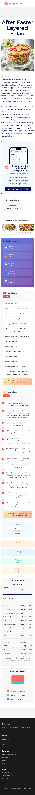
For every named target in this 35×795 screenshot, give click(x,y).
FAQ (3, 763)
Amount (17, 525)
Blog (3, 742)
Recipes (5, 757)
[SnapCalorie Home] (14, 3)
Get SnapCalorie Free (18, 189)
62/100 (17, 76)
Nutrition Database (9, 754)
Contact (5, 778)
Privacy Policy (7, 773)
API (3, 745)
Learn (4, 760)
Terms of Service (8, 775)
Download (5, 739)
